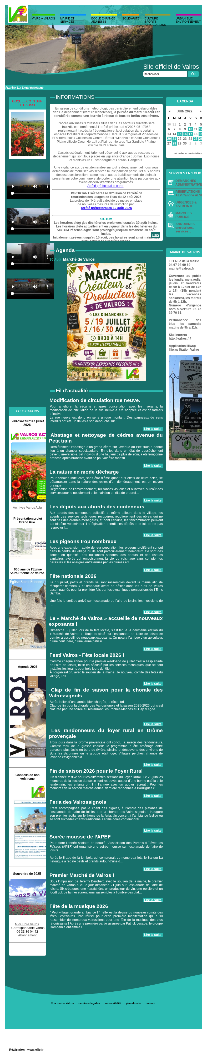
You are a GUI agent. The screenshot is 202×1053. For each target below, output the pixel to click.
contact (150, 1003)
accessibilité (113, 1003)
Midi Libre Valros (27, 924)
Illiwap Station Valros (184, 349)
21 (174, 139)
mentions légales (89, 1003)
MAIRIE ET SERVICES (67, 20)
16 (185, 134)
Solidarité (130, 18)
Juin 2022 (185, 111)
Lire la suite (152, 429)
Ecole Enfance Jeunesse (103, 20)
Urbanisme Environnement (188, 20)
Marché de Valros (79, 259)
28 (174, 143)
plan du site (133, 1003)
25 (196, 139)
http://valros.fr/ (180, 338)
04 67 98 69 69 (179, 265)
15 (179, 134)
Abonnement (27, 935)
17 (190, 134)
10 (190, 129)
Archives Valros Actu (27, 507)
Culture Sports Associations (155, 21)
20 (169, 139)
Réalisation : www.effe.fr (26, 1049)
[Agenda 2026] (31, 756)
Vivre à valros (43, 18)
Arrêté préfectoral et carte (105, 186)
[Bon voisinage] (28, 823)
